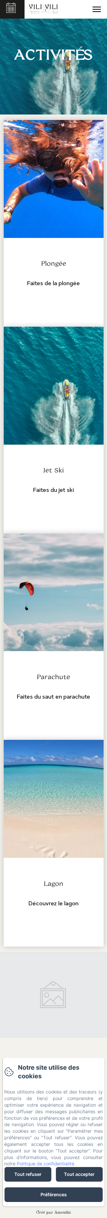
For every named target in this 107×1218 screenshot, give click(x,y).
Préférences (54, 1194)
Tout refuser (27, 1174)
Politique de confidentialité (45, 1163)
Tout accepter (79, 1174)
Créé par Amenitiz (53, 1213)
